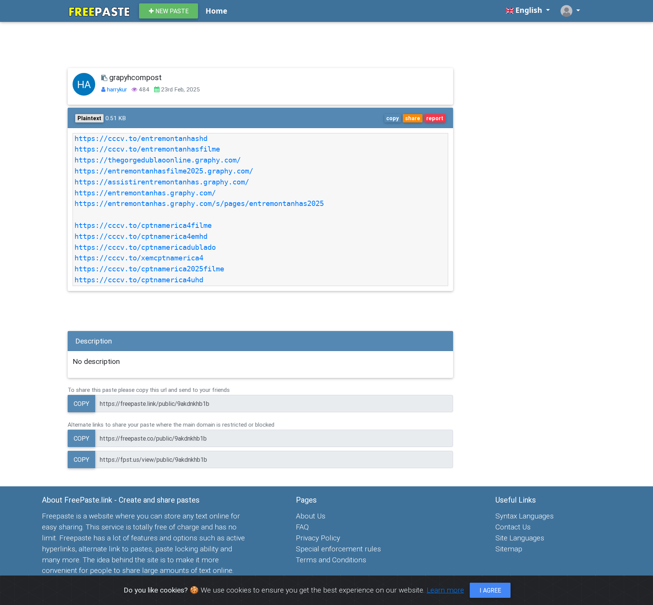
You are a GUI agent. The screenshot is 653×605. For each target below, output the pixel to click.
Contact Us (513, 526)
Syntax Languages (524, 515)
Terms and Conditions (331, 559)
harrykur (117, 89)
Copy (81, 403)
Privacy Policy (318, 537)
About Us (310, 515)
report (434, 118)
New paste (171, 11)
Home (216, 11)
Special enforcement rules (338, 548)
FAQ (302, 526)
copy (392, 118)
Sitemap (508, 548)
